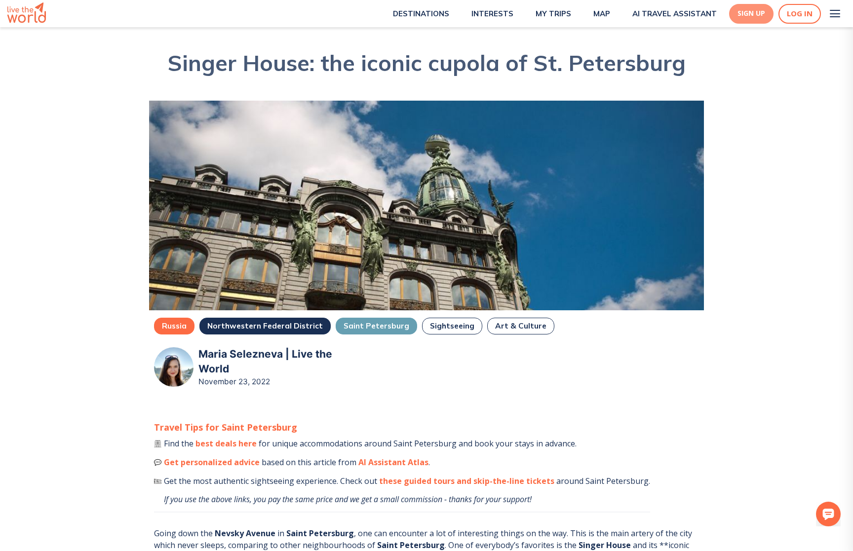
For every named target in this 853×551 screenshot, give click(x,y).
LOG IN (800, 13)
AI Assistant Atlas (393, 462)
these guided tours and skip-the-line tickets (466, 481)
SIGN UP (751, 13)
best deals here (226, 443)
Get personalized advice (212, 462)
